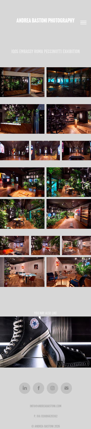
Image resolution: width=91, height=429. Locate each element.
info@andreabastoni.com (45, 406)
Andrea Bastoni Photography (45, 20)
